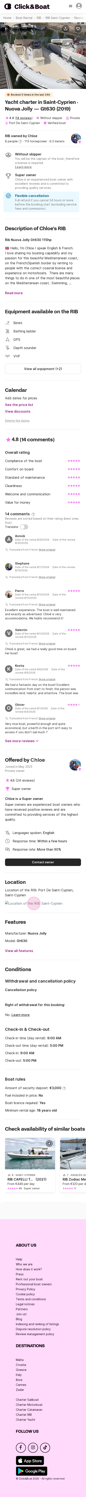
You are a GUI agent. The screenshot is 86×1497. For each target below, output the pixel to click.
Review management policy (35, 1334)
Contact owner (43, 862)
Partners (22, 1309)
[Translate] (24, 526)
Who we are (24, 1264)
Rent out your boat (29, 1279)
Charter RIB (24, 1414)
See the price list (19, 405)
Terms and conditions (31, 1299)
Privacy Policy (25, 1289)
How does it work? (29, 1269)
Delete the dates (17, 420)
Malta (20, 1360)
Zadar (20, 1389)
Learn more (20, 1015)
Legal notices (25, 1304)
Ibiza (19, 1379)
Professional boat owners (34, 1284)
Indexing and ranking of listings (37, 1324)
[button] (66, 28)
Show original (47, 549)
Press (20, 1274)
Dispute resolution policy (33, 1329)
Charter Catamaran (29, 1409)
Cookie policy (25, 1294)
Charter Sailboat (27, 1399)
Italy (19, 1374)
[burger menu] (71, 6)
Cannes (21, 1384)
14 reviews (24, 118)
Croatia (21, 1365)
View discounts (17, 411)
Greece (21, 1370)
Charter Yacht (25, 1419)
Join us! (21, 1314)
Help (19, 1259)
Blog (19, 1319)
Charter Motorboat (29, 1404)
